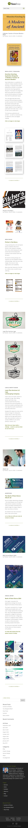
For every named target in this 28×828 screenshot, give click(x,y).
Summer (5, 713)
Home (5, 787)
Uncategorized (6, 757)
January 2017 (6, 741)
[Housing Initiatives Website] (14, 65)
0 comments (19, 36)
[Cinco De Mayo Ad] (14, 488)
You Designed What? (8, 708)
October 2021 (6, 734)
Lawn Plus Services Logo (9, 331)
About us (6, 791)
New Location (6, 715)
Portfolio (6, 789)
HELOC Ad (5, 469)
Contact (5, 796)
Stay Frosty (5, 711)
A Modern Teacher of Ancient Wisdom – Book (13, 34)
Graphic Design (6, 751)
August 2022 (6, 732)
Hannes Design (6, 753)
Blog (4, 749)
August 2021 (6, 736)
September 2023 (7, 725)
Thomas (6, 36)
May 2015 (5, 743)
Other (4, 755)
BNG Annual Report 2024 (9, 555)
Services (6, 784)
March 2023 (5, 730)
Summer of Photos (7, 706)
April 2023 (5, 727)
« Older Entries (6, 698)
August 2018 (6, 738)
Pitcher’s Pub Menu (8, 210)
